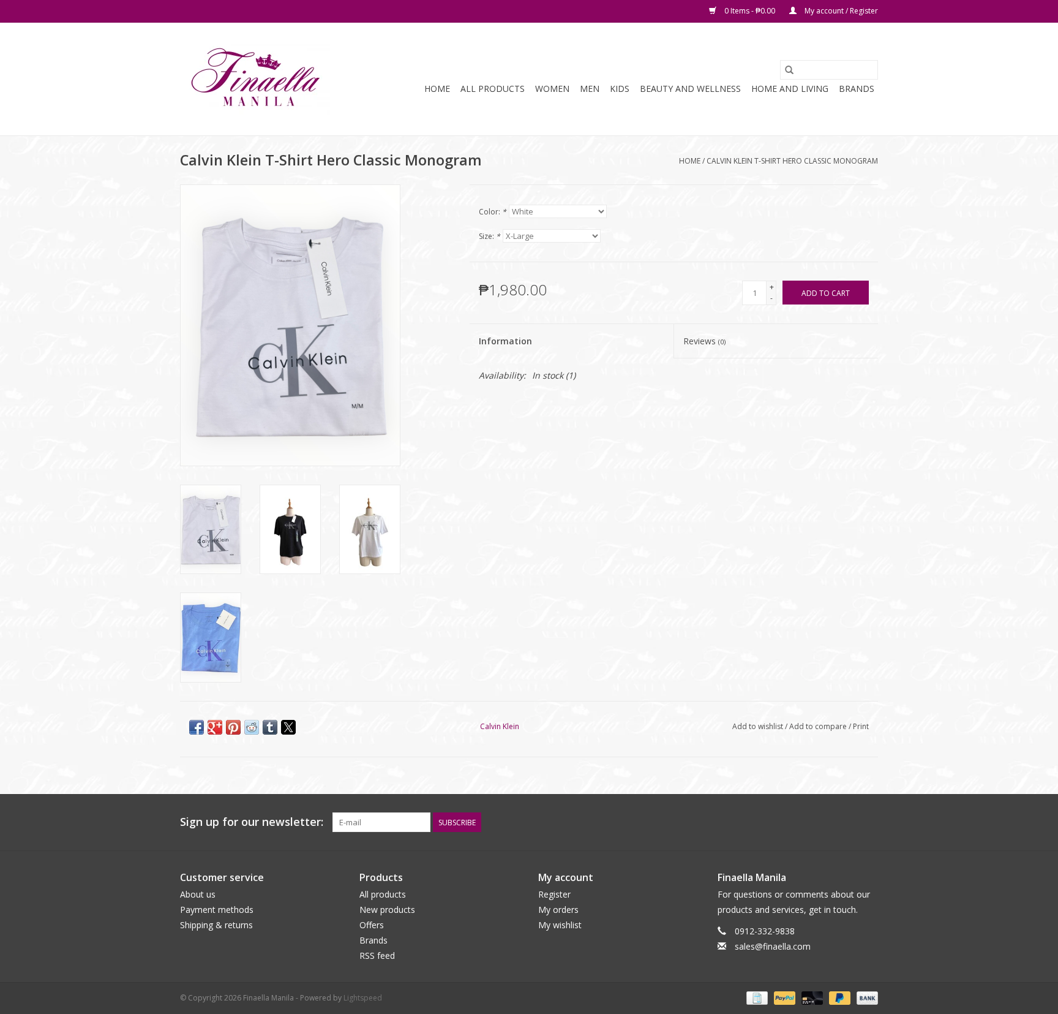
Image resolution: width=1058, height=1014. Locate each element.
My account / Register (840, 11)
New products (387, 909)
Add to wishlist (758, 726)
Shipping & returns (216, 925)
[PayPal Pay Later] (838, 997)
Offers (371, 925)
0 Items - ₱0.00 (749, 11)
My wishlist (560, 925)
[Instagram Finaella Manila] (868, 822)
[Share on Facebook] (196, 727)
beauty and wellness (690, 88)
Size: (489, 236)
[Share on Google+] (215, 727)
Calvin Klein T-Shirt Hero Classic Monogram (792, 161)
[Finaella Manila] (255, 79)
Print (861, 726)
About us (198, 894)
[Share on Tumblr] (270, 727)
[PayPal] (783, 997)
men (589, 88)
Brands (856, 88)
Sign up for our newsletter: (251, 821)
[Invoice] (755, 997)
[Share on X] (288, 727)
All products (382, 894)
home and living (789, 88)
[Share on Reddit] (251, 727)
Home (437, 88)
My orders (558, 909)
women (552, 88)
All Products (492, 88)
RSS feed (377, 955)
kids (619, 88)
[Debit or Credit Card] (811, 997)
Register (554, 894)
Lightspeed (362, 998)
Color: (492, 211)
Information (505, 341)
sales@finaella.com (773, 946)
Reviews (704, 341)
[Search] (789, 70)
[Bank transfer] (865, 997)
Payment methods (216, 909)
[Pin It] (233, 727)
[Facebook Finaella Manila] (846, 822)
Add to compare (819, 726)
